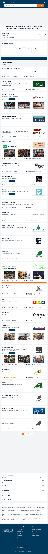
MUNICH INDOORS (7, 408)
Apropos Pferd (6, 81)
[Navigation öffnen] (44, 2)
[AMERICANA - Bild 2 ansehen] (24, 336)
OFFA (3, 299)
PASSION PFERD (7, 142)
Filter (25, 58)
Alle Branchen (43, 34)
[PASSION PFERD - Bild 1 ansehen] (9, 153)
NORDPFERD (5, 382)
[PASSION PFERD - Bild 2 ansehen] (24, 153)
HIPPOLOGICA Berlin (8, 225)
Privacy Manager (35, 535)
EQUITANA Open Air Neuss (10, 395)
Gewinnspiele (19, 529)
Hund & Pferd (6, 129)
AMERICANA (6, 325)
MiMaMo (4, 189)
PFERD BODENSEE (7, 347)
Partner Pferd (6, 212)
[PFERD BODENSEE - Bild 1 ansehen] (9, 359)
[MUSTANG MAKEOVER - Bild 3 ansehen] (39, 105)
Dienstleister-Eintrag (21, 544)
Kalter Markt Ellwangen (8, 202)
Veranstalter (19, 535)
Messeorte (19, 537)
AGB (33, 533)
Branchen (19, 533)
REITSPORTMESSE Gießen (9, 116)
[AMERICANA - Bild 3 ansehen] (39, 336)
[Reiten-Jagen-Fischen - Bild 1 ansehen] (9, 275)
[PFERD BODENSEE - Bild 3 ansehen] (39, 359)
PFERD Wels (5, 312)
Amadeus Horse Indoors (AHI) (10, 163)
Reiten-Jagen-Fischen (8, 264)
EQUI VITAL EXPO (7, 285)
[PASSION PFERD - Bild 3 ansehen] (39, 153)
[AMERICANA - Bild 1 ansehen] (9, 336)
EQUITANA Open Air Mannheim (11, 421)
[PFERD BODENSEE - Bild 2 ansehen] (24, 359)
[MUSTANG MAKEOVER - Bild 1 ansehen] (9, 105)
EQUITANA (5, 251)
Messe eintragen (20, 539)
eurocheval (5, 369)
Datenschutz (34, 531)
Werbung (19, 541)
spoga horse (5, 238)
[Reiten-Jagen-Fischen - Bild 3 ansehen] (39, 275)
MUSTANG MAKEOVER (8, 94)
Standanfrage (12, 99)
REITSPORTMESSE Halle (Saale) (11, 68)
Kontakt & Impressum (36, 529)
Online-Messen (20, 531)
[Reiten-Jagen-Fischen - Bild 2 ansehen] (24, 275)
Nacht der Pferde (7, 176)
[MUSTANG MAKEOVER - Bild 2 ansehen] (24, 105)
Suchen (41, 5)
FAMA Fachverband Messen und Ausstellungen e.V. (23, 547)
